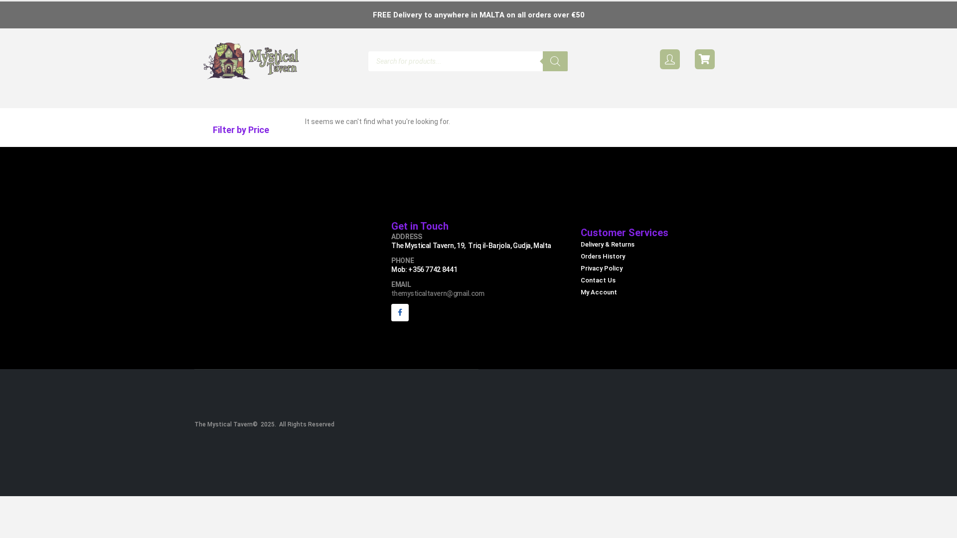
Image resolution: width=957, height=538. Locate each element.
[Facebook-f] (400, 312)
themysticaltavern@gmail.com (437, 293)
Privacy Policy (602, 268)
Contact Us (598, 280)
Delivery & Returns (608, 244)
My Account (599, 292)
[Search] (555, 61)
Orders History (603, 256)
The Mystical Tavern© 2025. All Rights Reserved (264, 424)
